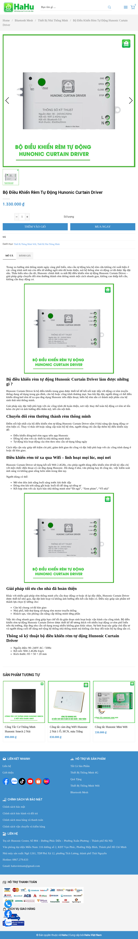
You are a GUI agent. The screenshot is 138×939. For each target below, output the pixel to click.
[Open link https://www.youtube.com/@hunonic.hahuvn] (30, 781)
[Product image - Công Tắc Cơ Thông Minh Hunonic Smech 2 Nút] (24, 702)
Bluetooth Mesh (25, 20)
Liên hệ (7, 766)
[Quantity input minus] (17, 216)
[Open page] (19, 7)
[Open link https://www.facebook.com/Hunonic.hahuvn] (6, 781)
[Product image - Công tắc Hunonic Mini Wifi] (114, 702)
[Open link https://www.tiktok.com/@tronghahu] (22, 781)
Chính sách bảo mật (14, 806)
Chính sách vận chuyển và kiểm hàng (24, 826)
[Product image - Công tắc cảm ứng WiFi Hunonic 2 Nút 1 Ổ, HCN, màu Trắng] (69, 702)
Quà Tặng (76, 779)
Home (8, 20)
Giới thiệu (8, 772)
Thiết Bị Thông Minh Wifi (85, 785)
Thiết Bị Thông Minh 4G (84, 772)
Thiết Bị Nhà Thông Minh (54, 20)
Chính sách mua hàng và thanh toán (23, 819)
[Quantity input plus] (27, 216)
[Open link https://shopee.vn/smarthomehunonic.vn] (38, 781)
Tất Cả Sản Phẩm (80, 766)
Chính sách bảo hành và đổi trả (20, 813)
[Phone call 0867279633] (8, 904)
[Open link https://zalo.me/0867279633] (14, 781)
